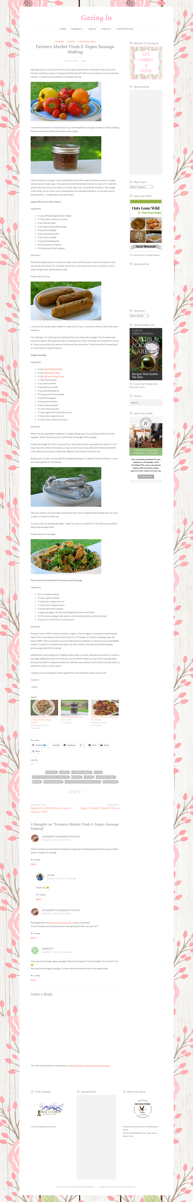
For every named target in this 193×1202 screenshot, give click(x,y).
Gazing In (96, 17)
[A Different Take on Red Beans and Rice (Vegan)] (105, 707)
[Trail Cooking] (50, 1109)
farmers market (82, 772)
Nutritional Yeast (52, 372)
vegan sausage (53, 782)
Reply (33, 864)
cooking (59, 42)
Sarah (83, 61)
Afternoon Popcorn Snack (61, 922)
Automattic (129, 1187)
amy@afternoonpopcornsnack (61, 836)
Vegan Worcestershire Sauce (72, 717)
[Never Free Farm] (142, 1109)
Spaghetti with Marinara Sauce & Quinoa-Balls (52, 808)
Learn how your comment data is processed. (89, 1065)
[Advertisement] (145, 132)
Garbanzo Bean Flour (54, 376)
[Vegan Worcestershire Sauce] (74, 707)
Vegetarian (110, 782)
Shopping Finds (87, 42)
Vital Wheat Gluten (53, 369)
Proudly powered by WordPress (75, 1187)
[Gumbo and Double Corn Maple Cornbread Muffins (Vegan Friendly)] (44, 707)
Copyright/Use (124, 29)
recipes (77, 777)
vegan (37, 782)
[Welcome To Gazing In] (145, 62)
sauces (89, 777)
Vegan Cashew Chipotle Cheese (100, 807)
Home (63, 29)
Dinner (71, 42)
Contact (106, 29)
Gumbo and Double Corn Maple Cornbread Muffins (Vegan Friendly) (43, 720)
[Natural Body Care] (145, 354)
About (92, 29)
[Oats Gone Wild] (145, 225)
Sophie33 (47, 948)
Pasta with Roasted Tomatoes (51, 777)
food (98, 772)
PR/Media (76, 29)
